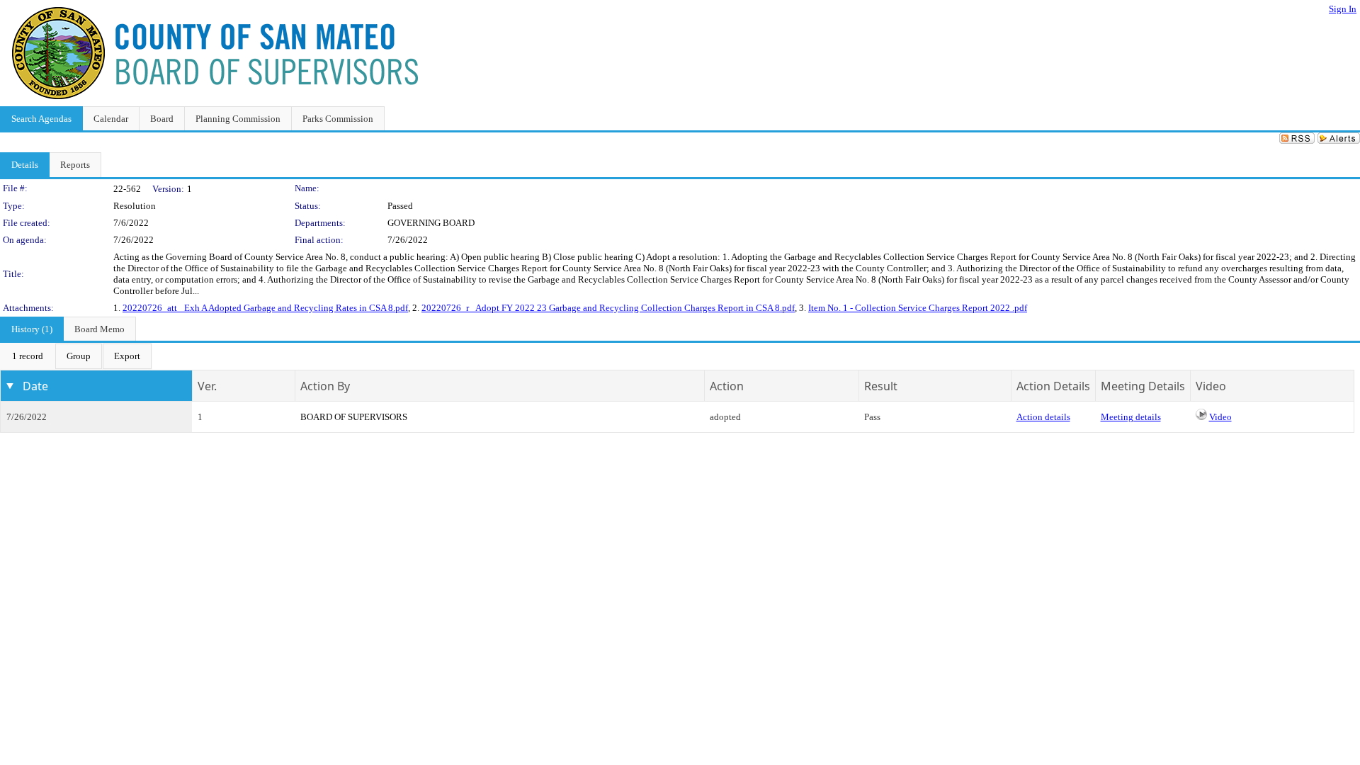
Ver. (207, 386)
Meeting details (1131, 417)
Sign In (1342, 9)
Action (727, 386)
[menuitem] (28, 356)
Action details (1043, 417)
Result (880, 386)
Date (35, 386)
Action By (325, 386)
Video (1220, 417)
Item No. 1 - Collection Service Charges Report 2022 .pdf (917, 307)
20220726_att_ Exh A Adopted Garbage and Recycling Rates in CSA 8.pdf (265, 307)
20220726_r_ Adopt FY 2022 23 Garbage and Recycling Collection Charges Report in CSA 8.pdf (608, 307)
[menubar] (76, 356)
